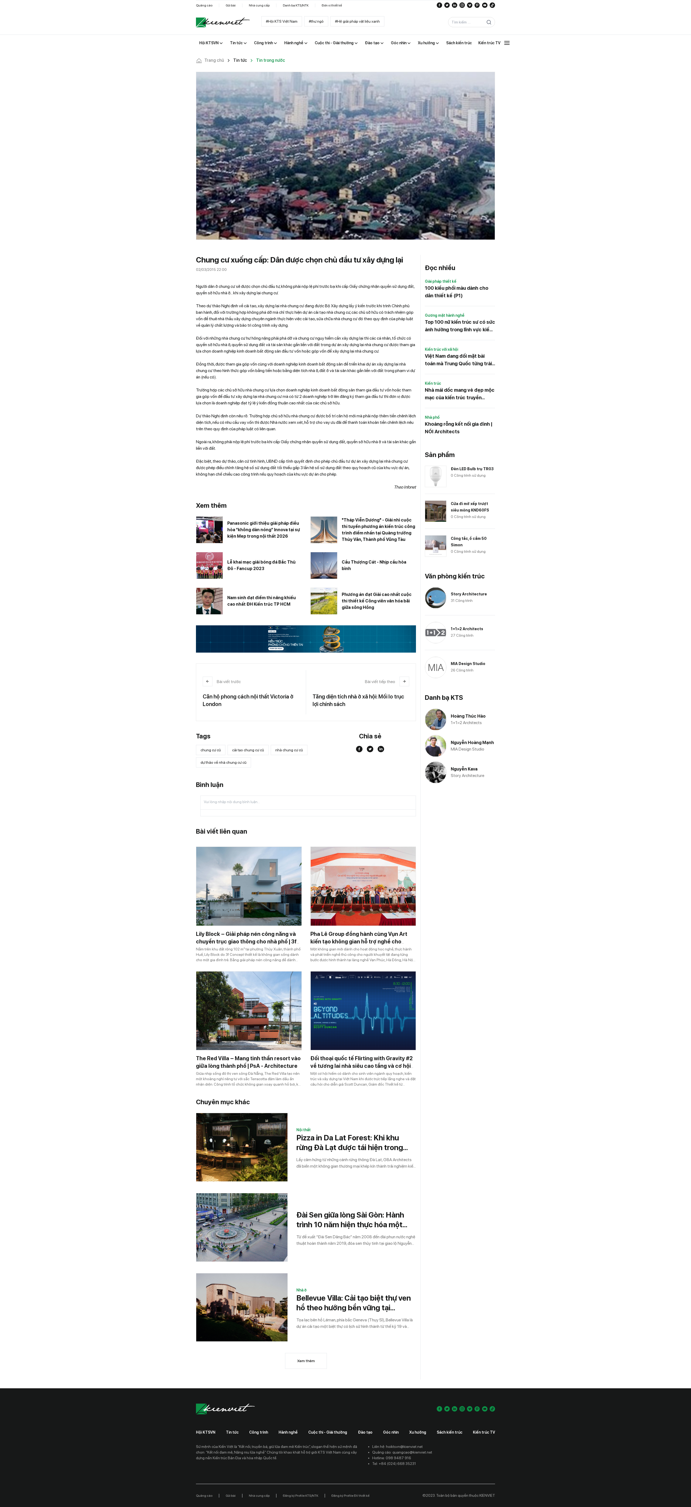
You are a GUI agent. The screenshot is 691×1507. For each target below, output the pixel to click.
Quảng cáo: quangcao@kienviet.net (402, 1452)
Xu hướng (417, 1432)
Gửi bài (231, 5)
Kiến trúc (433, 383)
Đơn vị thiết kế (332, 5)
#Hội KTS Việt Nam (281, 21)
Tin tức (232, 1432)
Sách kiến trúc (449, 1432)
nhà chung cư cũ (289, 750)
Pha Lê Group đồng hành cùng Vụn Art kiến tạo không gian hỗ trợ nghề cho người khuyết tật (358, 941)
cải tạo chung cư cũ (248, 750)
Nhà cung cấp (259, 5)
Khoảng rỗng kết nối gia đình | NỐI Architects (458, 427)
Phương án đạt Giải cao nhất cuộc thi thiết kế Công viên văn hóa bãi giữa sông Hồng (377, 601)
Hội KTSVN (205, 1432)
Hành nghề (288, 1432)
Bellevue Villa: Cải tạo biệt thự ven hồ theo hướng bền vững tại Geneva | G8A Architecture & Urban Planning (353, 1302)
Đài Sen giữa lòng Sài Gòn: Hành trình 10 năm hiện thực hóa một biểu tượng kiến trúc (350, 1219)
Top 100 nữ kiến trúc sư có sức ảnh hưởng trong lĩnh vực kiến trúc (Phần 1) (460, 326)
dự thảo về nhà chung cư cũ (223, 762)
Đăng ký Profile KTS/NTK (300, 1496)
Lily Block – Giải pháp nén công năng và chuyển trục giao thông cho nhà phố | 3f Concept (246, 941)
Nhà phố (432, 417)
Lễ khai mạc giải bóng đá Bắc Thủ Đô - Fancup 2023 (261, 565)
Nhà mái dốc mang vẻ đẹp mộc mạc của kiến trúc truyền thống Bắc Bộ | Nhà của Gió (459, 394)
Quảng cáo (204, 5)
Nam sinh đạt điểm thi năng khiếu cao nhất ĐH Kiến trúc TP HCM (261, 601)
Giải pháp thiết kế (440, 281)
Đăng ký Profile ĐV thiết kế (350, 1496)
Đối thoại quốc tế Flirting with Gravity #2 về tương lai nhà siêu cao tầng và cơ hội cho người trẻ (361, 1066)
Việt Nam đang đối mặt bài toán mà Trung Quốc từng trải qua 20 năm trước (458, 360)
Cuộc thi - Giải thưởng (327, 1432)
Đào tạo (365, 1432)
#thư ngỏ (316, 21)
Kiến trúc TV (484, 1432)
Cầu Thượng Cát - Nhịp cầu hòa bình (374, 565)
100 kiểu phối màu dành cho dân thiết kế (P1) (456, 291)
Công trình (258, 1432)
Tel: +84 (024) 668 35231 (394, 1463)
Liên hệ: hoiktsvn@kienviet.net (397, 1446)
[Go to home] (223, 22)
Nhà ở (301, 1290)
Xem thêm (306, 1361)
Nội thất (303, 1130)
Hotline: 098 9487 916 (391, 1458)
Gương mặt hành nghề (445, 315)
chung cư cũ (211, 750)
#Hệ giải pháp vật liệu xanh (357, 21)
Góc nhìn (391, 1432)
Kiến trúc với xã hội (441, 349)
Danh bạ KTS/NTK (296, 5)
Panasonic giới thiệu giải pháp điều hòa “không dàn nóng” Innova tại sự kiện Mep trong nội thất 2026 (263, 530)
